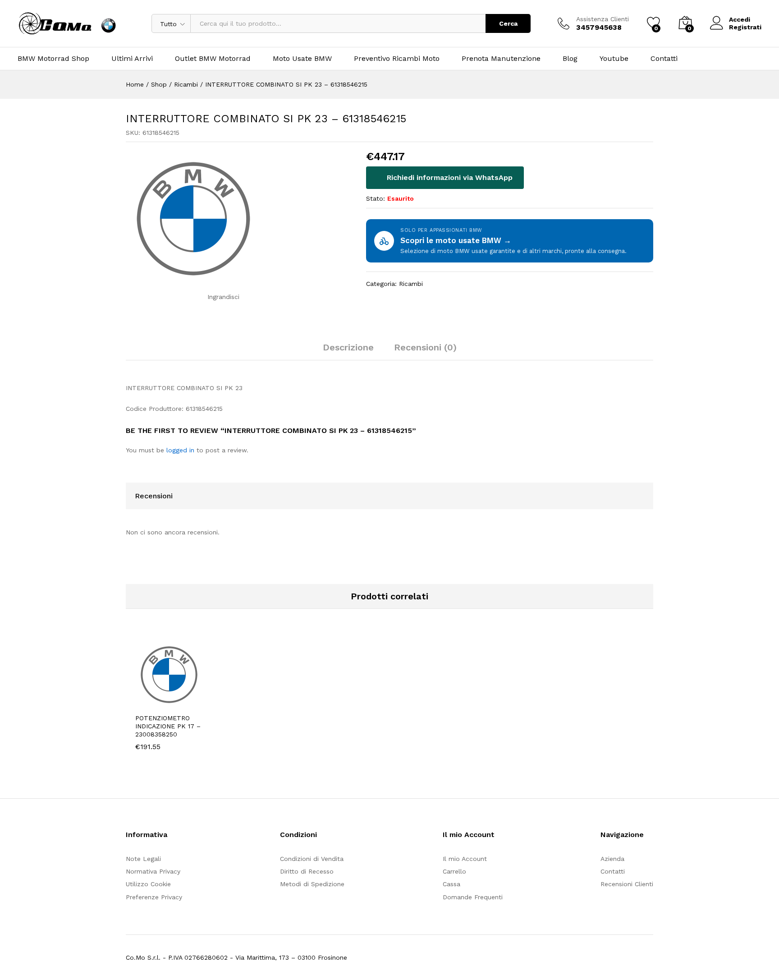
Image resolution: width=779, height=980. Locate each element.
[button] (156, 703)
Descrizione (348, 347)
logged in (180, 450)
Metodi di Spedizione (312, 884)
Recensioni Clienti (626, 884)
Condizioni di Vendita (312, 858)
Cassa (451, 884)
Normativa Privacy (153, 871)
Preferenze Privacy (154, 897)
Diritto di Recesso (307, 871)
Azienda (612, 858)
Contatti (664, 58)
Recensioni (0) (425, 347)
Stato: (375, 198)
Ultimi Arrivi (132, 58)
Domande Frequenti (473, 897)
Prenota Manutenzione (501, 58)
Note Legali (143, 858)
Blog (570, 58)
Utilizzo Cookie (148, 884)
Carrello (454, 871)
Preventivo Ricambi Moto (397, 58)
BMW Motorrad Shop (53, 58)
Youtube (614, 58)
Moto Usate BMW (302, 58)
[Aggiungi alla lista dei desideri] (198, 703)
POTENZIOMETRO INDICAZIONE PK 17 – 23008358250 (168, 726)
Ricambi (411, 283)
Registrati (745, 27)
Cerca (508, 23)
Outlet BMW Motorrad (213, 58)
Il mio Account (465, 858)
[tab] (348, 351)
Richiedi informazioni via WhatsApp (449, 177)
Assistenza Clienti (602, 19)
